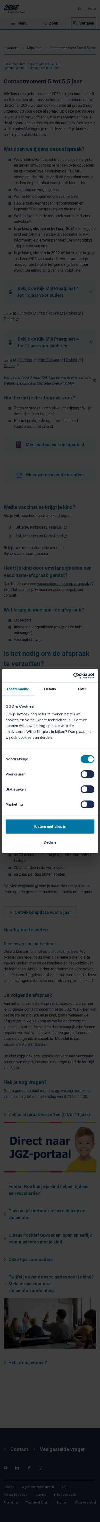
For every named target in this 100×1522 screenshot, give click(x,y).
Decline (50, 842)
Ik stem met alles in (50, 826)
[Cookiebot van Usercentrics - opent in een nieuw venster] (73, 675)
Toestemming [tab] (17, 689)
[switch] (87, 774)
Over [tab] (82, 689)
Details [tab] (50, 689)
